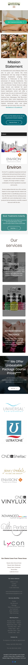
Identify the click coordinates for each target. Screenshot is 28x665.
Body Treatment (14, 611)
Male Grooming (14, 613)
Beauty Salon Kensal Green (14, 563)
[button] (14, 7)
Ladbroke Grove (14, 571)
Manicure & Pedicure (14, 607)
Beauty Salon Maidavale (14, 565)
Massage (14, 605)
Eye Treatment (14, 609)
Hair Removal (14, 603)
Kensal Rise (14, 569)
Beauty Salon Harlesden (14, 567)
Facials (14, 601)
